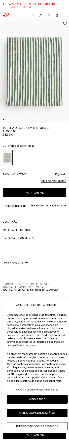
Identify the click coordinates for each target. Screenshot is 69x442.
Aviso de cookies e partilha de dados (37, 389)
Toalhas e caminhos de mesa (23, 287)
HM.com (8, 284)
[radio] (8, 157)
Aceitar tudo (37, 399)
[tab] (3, 119)
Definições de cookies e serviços (37, 426)
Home (19, 284)
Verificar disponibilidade (48, 205)
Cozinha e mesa (36, 284)
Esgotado (60, 174)
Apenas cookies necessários (37, 412)
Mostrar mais (14, 262)
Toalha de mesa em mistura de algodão (30, 290)
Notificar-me (34, 192)
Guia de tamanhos (53, 181)
